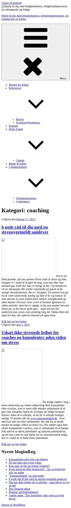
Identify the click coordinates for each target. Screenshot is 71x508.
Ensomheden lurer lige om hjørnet (28, 459)
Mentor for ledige (19, 84)
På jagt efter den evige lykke (25, 462)
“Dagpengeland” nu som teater (26, 475)
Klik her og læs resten (14, 321)
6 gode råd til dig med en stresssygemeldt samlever (25, 229)
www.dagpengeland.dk (43, 418)
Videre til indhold (11, 3)
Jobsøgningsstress (26, 198)
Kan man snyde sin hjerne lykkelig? (29, 465)
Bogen (20, 119)
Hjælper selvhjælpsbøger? (24, 492)
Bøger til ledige (17, 163)
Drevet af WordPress (13, 504)
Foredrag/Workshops (28, 122)
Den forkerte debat (19, 488)
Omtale (20, 160)
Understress (22, 201)
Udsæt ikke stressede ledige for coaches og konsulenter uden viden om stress (33, 337)
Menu (63, 78)
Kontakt (13, 125)
